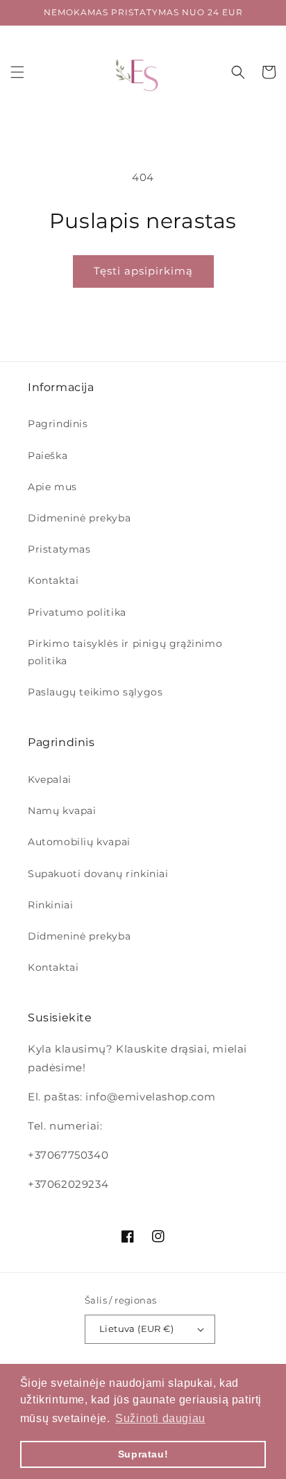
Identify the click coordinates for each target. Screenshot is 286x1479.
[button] (17, 72)
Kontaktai (53, 580)
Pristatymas (59, 549)
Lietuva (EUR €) (136, 1328)
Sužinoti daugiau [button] (160, 1418)
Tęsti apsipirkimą (143, 270)
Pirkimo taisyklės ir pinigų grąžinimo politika (125, 652)
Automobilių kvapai (79, 842)
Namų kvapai (62, 810)
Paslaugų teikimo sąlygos (95, 692)
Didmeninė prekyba (79, 518)
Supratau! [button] (143, 1454)
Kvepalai (50, 779)
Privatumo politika (77, 612)
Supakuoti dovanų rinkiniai (98, 873)
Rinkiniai (50, 905)
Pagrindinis (58, 423)
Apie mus (52, 487)
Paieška (47, 455)
